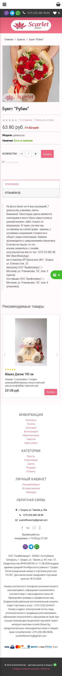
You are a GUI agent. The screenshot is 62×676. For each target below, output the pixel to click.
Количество (9, 153)
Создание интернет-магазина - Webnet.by (31, 669)
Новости (31, 439)
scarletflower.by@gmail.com (33, 520)
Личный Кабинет (31, 484)
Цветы (31, 464)
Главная (9, 39)
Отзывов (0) (13, 192)
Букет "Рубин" (36, 39)
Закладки (31, 492)
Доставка (31, 428)
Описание (12, 184)
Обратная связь (31, 435)
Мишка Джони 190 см (19, 374)
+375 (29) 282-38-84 (38, 12)
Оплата (31, 424)
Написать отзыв (44, 119)
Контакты (31, 420)
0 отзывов (26, 119)
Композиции (31, 460)
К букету (31, 471)
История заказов (31, 488)
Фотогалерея (31, 431)
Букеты (21, 39)
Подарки (31, 467)
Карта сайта (31, 443)
